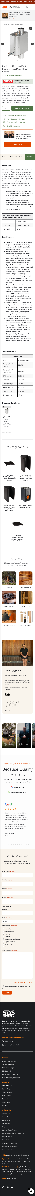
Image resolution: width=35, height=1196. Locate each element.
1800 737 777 (26, 861)
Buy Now (30, 157)
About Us (5, 1117)
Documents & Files (16, 157)
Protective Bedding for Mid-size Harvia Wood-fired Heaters (17, 538)
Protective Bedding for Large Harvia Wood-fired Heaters (9, 477)
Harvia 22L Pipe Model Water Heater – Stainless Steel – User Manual (7, 421)
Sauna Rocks (6, 1095)
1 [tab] (9, 845)
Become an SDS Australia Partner (13, 1133)
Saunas (9, 587)
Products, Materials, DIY (12, 939)
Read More (12, 19)
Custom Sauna (9, 931)
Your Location (6, 906)
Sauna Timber (6, 1089)
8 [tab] (22, 845)
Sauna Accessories (9, 625)
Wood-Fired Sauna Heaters (17, 22)
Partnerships (8, 944)
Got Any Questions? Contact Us (13, 1037)
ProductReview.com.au (19, 792)
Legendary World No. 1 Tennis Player (15, 675)
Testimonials (6, 1123)
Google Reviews (19, 787)
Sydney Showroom (8, 1159)
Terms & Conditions (8, 1150)
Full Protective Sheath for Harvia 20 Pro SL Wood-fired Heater (9, 508)
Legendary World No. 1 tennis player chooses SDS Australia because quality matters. (19, 14)
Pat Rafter (12, 671)
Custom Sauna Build (8, 1061)
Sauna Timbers (25, 587)
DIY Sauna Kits (25, 625)
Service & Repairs (8, 1064)
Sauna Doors (25, 606)
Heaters (7, 934)
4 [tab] (14, 845)
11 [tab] (27, 845)
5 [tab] (16, 845)
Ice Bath (5, 1105)
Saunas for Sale (7, 1086)
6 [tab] (18, 845)
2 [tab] (17, 60)
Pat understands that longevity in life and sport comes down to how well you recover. (17, 682)
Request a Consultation (10, 1074)
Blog (3, 1127)
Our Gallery (6, 1120)
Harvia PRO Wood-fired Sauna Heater (25, 506)
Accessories (6, 1102)
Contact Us (6, 1113)
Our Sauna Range (8, 1068)
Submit (7, 992)
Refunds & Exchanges (9, 1146)
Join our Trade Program (10, 1130)
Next (32, 44)
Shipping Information (9, 1143)
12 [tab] (29, 845)
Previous (2, 44)
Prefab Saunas (9, 929)
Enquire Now (17, 144)
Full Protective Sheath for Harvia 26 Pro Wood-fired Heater (26, 477)
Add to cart (22, 108)
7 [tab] (20, 845)
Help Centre (6, 1140)
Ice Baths (7, 936)
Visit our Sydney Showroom (11, 1077)
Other (6, 947)
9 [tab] (24, 845)
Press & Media (7, 1136)
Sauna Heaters (8, 22)
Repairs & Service (10, 942)
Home (3, 22)
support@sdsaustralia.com (14, 1045)
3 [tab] (12, 845)
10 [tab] (25, 845)
